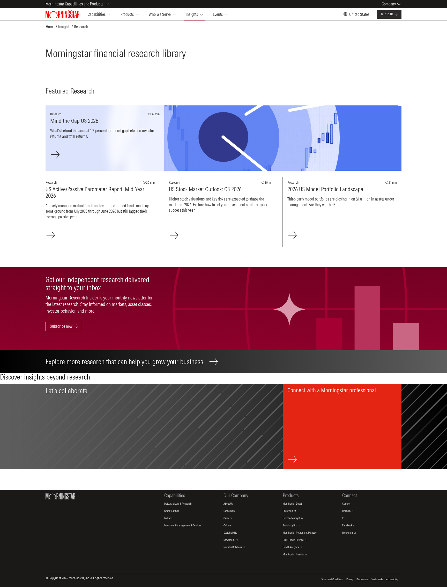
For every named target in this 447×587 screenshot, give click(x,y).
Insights (64, 26)
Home (50, 26)
